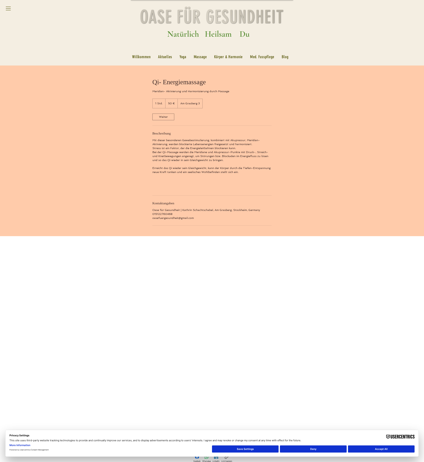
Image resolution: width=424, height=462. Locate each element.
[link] (163, 117)
